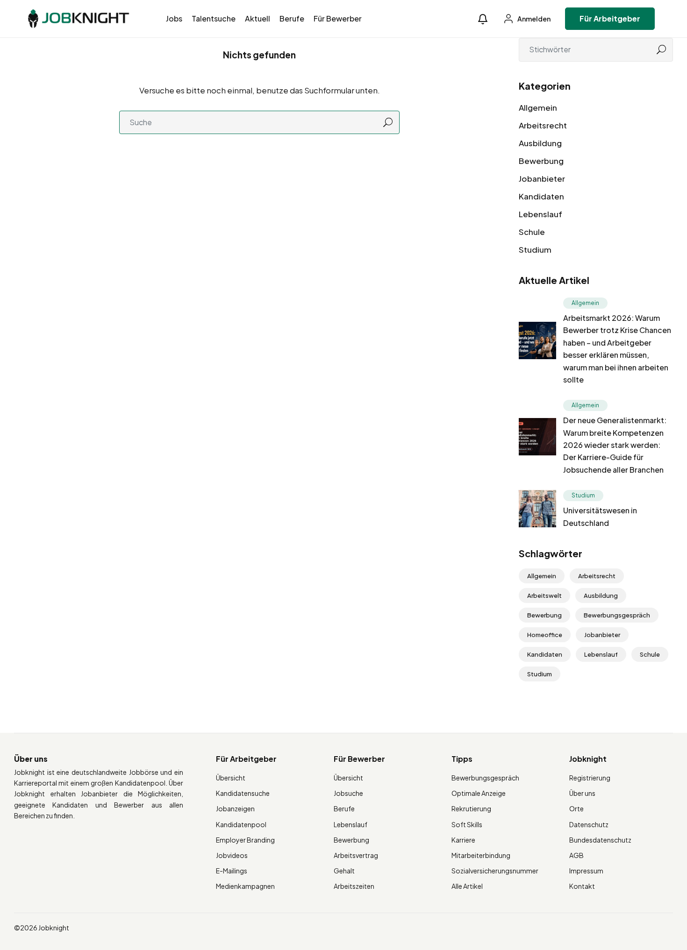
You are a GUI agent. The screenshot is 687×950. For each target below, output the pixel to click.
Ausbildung (540, 143)
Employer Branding (245, 840)
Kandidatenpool (241, 824)
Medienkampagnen (245, 886)
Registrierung (589, 777)
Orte (576, 808)
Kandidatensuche (243, 793)
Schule (532, 232)
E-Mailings (231, 870)
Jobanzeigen (235, 808)
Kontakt (582, 886)
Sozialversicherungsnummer (494, 870)
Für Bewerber (338, 18)
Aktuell (257, 18)
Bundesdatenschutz (600, 840)
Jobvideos (232, 855)
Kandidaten (541, 196)
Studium (535, 249)
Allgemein (538, 107)
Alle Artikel (467, 886)
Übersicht (230, 777)
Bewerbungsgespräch (617, 615)
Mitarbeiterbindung (480, 855)
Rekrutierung (471, 808)
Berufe (291, 18)
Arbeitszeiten (354, 886)
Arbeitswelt (544, 595)
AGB (576, 855)
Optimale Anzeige (478, 793)
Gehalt (344, 870)
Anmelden (533, 18)
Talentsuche (214, 18)
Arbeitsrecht (543, 125)
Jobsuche (348, 793)
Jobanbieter (542, 178)
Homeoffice (544, 634)
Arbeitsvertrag (356, 855)
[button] (482, 19)
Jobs (174, 18)
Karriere (463, 840)
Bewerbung (541, 161)
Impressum (586, 870)
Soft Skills (466, 824)
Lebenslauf (540, 214)
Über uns (582, 793)
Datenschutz (588, 824)
